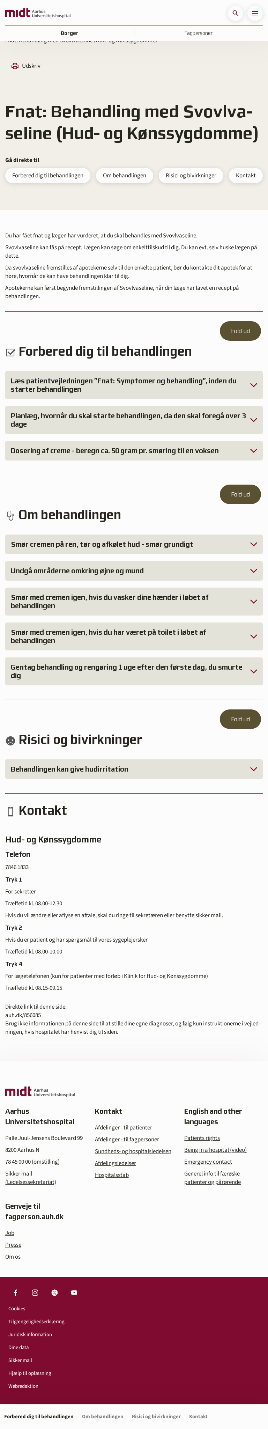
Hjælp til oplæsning (29, 1373)
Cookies (16, 1308)
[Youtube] (74, 1292)
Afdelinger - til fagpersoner (127, 1139)
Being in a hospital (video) (215, 1150)
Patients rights (202, 1138)
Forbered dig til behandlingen (47, 175)
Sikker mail (20, 1360)
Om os (13, 1257)
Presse (13, 1245)
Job (9, 1233)
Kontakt (246, 175)
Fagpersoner (199, 33)
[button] (235, 13)
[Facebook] (15, 1292)
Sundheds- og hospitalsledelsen (133, 1151)
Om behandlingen (124, 175)
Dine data (18, 1347)
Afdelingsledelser (115, 1163)
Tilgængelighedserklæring (36, 1321)
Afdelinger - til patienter (123, 1128)
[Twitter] (54, 1292)
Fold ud (240, 330)
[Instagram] (35, 1292)
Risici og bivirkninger (191, 175)
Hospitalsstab (112, 1175)
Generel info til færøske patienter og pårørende (212, 1178)
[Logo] (37, 13)
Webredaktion (23, 1386)
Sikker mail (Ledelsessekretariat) (30, 1178)
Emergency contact (208, 1162)
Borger (70, 33)
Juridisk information (30, 1334)
